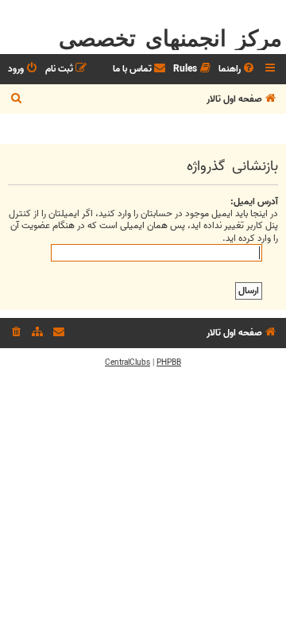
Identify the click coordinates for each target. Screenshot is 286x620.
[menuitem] (237, 69)
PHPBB (169, 362)
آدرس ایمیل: (254, 201)
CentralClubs (127, 362)
